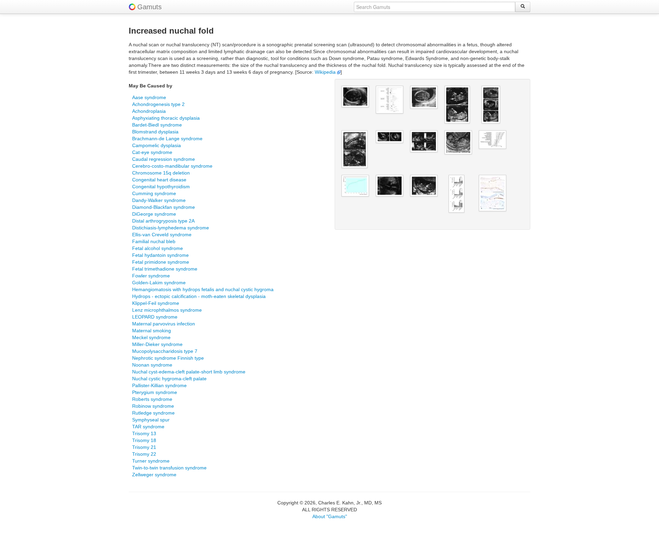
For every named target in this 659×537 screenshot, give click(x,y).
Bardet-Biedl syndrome (157, 125)
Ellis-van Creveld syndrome (162, 234)
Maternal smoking (151, 330)
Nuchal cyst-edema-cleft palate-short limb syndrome (188, 371)
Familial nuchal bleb (153, 241)
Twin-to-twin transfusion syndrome (169, 467)
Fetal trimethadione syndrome (164, 269)
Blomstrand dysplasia (155, 131)
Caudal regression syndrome (163, 159)
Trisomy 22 (144, 454)
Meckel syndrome (151, 337)
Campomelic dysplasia (156, 145)
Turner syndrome (151, 461)
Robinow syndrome (153, 406)
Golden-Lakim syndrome (159, 282)
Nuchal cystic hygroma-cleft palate (169, 378)
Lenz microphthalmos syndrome (167, 310)
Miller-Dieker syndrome (157, 344)
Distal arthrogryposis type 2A (163, 221)
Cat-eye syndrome (152, 152)
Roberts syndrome (152, 399)
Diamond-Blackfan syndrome (163, 207)
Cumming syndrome (154, 193)
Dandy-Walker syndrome (159, 200)
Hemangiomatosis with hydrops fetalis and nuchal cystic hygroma (203, 289)
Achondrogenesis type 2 (158, 104)
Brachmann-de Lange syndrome (167, 138)
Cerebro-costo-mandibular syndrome (172, 166)
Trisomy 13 (144, 433)
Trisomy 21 (144, 447)
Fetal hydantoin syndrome (160, 255)
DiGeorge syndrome (154, 214)
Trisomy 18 (144, 440)
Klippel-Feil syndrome (155, 303)
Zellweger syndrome (154, 474)
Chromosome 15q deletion (161, 173)
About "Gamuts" (329, 516)
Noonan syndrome (152, 365)
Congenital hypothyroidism (161, 186)
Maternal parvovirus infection (163, 323)
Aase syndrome (149, 97)
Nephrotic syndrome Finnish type (168, 358)
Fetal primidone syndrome (160, 262)
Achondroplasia (149, 111)
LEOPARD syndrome (154, 317)
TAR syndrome (148, 426)
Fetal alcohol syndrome (157, 248)
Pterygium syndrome (154, 392)
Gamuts (149, 7)
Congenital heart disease (159, 179)
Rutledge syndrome (153, 413)
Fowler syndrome (151, 275)
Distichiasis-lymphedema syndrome (170, 227)
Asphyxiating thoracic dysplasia (166, 118)
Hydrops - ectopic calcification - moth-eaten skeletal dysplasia (199, 296)
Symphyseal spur (151, 419)
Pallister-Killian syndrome (159, 385)
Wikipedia (326, 72)
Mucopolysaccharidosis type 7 (164, 351)
